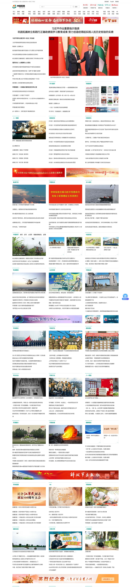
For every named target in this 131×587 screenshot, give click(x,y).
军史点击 (16, 375)
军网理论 (16, 328)
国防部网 (85, 8)
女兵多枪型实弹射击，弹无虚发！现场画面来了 (61, 293)
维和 (79, 11)
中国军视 (114, 8)
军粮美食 (88, 485)
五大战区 (88, 182)
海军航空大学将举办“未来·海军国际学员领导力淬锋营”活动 (101, 258)
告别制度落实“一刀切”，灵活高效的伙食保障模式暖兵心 (64, 261)
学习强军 (52, 84)
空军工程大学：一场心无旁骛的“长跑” (110, 249)
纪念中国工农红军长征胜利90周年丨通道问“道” (25, 408)
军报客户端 (93, 8)
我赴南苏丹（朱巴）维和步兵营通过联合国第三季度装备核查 (101, 355)
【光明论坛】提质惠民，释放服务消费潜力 (60, 358)
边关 (84, 11)
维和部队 (88, 328)
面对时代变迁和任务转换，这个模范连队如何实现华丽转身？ (28, 297)
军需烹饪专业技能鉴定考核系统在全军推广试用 (98, 520)
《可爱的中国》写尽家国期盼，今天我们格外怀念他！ (27, 405)
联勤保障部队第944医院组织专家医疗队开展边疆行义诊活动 (28, 466)
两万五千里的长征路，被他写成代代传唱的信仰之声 (63, 408)
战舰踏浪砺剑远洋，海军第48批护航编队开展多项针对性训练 (28, 293)
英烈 (63, 14)
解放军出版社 (115, 5)
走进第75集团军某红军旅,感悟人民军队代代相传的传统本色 (28, 264)
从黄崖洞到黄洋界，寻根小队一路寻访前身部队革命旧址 (27, 402)
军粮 (104, 14)
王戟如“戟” (88, 551)
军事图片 (16, 423)
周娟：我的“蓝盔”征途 (54, 303)
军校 (29, 14)
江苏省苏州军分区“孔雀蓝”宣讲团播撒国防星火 (61, 559)
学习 (14, 11)
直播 (39, 14)
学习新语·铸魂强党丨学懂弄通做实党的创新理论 (98, 446)
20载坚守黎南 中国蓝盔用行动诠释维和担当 (97, 358)
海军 (49, 11)
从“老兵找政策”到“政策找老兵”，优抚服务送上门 (25, 562)
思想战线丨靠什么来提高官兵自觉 (21, 369)
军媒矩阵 (88, 84)
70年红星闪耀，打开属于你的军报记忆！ (60, 507)
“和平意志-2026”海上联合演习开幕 (21, 308)
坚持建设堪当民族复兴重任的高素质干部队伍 (24, 364)
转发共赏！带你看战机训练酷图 (57, 450)
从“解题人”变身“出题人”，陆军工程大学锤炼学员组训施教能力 (101, 261)
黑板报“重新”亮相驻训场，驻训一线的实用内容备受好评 (64, 264)
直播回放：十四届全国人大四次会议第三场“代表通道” (26, 523)
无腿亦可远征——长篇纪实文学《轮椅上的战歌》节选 (99, 567)
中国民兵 (107, 8)
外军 (93, 14)
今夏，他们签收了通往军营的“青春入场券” (96, 264)
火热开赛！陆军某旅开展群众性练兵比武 (60, 458)
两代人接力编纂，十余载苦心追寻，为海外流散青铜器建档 (101, 413)
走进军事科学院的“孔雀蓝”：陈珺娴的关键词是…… (62, 551)
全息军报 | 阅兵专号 (54, 512)
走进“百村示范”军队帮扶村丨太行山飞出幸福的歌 (25, 261)
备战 (39, 11)
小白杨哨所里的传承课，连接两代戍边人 (96, 303)
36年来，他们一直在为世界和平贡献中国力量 (97, 361)
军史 (97, 11)
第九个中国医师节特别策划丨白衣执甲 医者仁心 (98, 562)
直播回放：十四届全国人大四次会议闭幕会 (23, 520)
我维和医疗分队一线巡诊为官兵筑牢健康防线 (97, 366)
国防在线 (100, 8)
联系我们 (107, 1)
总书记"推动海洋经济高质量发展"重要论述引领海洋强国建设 (101, 454)
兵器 (84, 14)
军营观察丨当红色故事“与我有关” (94, 523)
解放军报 (86, 5)
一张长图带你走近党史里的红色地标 (95, 452)
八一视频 (16, 118)
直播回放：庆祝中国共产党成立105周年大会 (24, 512)
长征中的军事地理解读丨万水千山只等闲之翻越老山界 (27, 411)
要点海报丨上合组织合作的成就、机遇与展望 (97, 457)
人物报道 (88, 529)
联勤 (63, 11)
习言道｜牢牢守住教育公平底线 (92, 437)
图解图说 (88, 423)
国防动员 (16, 529)
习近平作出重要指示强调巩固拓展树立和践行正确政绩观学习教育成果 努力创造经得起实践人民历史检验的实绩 (65, 30)
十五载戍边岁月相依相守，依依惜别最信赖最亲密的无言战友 (101, 311)
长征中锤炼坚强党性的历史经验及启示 (59, 364)
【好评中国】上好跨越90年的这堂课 (58, 355)
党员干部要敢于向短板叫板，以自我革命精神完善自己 (27, 361)
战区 (34, 11)
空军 (54, 11)
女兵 (75, 11)
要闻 (18, 11)
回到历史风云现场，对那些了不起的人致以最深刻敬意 (99, 411)
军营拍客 (52, 423)
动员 (88, 11)
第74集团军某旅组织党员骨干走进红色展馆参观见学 (26, 452)
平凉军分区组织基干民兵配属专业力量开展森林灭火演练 (27, 564)
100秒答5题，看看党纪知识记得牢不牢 (59, 523)
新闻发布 (52, 118)
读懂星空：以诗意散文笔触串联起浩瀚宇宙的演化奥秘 (99, 402)
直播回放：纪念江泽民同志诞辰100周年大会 (24, 507)
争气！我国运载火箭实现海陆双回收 (22, 141)
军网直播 (16, 485)
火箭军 (58, 11)
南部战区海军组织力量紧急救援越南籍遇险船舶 (98, 205)
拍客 (54, 14)
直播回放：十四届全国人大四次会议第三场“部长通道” (26, 517)
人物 (108, 14)
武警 (68, 11)
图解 (49, 14)
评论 (18, 14)
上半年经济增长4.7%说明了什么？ (58, 361)
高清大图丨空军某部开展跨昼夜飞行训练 (23, 205)
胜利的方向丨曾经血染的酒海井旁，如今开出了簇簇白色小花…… (28, 446)
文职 (93, 11)
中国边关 (88, 270)
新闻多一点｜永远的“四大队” (111, 437)
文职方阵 (52, 529)
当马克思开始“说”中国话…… (93, 398)
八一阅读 (88, 375)
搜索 (76, 6)
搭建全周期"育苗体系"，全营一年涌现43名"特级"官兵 (74, 250)
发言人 (58, 14)
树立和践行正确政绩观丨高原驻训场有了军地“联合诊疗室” (28, 258)
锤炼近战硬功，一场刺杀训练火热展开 (59, 452)
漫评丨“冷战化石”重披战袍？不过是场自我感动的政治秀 (64, 351)
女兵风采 (52, 270)
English (112, 1)
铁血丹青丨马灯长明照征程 (56, 398)
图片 (44, 14)
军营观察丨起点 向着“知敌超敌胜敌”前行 (23, 305)
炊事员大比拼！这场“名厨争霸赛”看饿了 (96, 507)
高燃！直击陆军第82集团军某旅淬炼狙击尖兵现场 (25, 450)
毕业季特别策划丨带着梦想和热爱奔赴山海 (92, 249)
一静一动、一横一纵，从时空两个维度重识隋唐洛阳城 (99, 408)
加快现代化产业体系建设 (55, 366)
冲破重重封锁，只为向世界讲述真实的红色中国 (61, 413)
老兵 (97, 14)
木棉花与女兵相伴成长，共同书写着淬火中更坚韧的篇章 (64, 308)
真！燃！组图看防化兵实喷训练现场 (58, 445)
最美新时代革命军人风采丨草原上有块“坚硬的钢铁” (26, 303)
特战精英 (16, 270)
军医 (108, 11)
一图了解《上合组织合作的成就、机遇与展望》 (98, 449)
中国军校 (88, 235)
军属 (104, 11)
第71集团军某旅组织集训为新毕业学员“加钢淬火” (62, 258)
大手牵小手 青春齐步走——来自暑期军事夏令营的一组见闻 (28, 556)
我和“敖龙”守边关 (89, 308)
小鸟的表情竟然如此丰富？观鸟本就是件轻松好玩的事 (99, 405)
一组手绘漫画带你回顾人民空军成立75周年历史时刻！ (63, 517)
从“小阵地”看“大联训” (55, 247)
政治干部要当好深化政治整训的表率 (22, 366)
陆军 (44, 11)
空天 (88, 14)
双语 (113, 14)
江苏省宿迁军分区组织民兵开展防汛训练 (23, 551)
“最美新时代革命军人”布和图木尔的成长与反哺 (24, 300)
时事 (23, 14)
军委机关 (52, 182)
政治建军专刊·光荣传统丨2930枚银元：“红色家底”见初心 (27, 398)
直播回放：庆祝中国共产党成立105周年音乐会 (25, 514)
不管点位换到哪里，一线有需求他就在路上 (96, 564)
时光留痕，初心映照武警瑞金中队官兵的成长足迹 (62, 461)
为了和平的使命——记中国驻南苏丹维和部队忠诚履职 (99, 364)
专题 (117, 14)
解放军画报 (94, 5)
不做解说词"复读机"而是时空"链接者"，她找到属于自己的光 (65, 300)
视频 (34, 14)
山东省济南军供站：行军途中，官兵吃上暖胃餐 (98, 517)
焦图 (23, 11)
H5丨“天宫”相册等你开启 (55, 520)
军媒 (113, 11)
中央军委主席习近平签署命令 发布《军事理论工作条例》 (64, 205)
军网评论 (52, 328)
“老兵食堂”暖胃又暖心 (91, 514)
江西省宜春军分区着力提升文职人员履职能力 (61, 556)
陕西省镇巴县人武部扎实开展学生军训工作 (23, 559)
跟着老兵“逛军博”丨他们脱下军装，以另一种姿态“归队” (100, 559)
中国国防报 (101, 5)
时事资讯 (88, 118)
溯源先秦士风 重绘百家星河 (56, 405)
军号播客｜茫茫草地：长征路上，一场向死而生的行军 (63, 402)
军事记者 (108, 5)
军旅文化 (52, 375)
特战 (68, 14)
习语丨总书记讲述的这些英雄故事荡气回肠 (96, 460)
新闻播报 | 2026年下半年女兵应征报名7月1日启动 (62, 305)
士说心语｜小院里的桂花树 (56, 411)
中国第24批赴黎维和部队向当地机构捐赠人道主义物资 (99, 351)
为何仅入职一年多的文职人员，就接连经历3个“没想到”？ (64, 564)
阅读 (79, 14)
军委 (29, 11)
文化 (75, 14)
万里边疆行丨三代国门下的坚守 (93, 293)
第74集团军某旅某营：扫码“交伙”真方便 (96, 512)
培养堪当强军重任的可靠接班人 (20, 351)
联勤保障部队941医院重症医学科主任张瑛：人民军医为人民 (65, 297)
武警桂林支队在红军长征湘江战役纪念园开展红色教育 (63, 455)
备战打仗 (16, 182)
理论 (14, 14)
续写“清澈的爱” (89, 305)
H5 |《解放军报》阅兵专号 (56, 514)
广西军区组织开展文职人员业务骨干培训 (60, 562)
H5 (117, 11)
